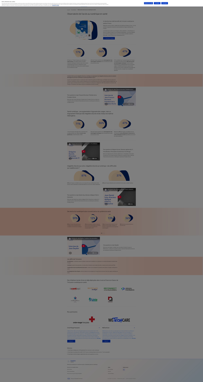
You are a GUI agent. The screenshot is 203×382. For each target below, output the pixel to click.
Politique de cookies (55, 5)
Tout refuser (157, 3)
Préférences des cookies (148, 3)
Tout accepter (164, 3)
